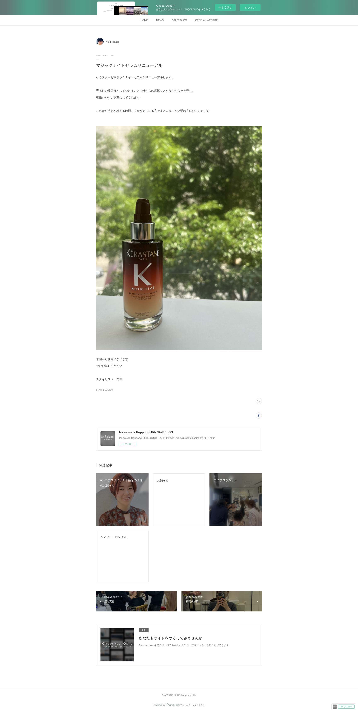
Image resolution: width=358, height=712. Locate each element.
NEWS (160, 20)
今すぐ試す (225, 7)
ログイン (250, 7)
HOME (144, 20)
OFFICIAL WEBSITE (206, 20)
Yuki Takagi (112, 41)
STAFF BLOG (179, 20)
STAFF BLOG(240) (105, 389)
